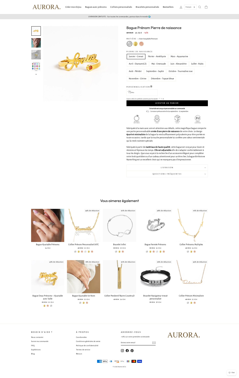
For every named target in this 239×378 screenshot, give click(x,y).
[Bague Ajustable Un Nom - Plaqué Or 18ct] (83, 303)
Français (188, 7)
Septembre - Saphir (155, 71)
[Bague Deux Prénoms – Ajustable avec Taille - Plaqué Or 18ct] (44, 306)
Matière (142, 39)
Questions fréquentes (167, 174)
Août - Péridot (135, 71)
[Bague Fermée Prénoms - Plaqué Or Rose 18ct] (153, 251)
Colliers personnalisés (121, 7)
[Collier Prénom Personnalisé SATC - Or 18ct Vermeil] (89, 251)
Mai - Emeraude (158, 64)
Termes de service (83, 350)
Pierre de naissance (139, 52)
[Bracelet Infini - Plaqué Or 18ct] (119, 251)
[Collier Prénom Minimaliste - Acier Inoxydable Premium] (188, 303)
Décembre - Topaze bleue (162, 79)
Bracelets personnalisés (147, 7)
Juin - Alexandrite (178, 64)
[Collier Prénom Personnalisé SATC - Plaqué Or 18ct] (78, 251)
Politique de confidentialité (87, 346)
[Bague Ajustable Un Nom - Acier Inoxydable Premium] (80, 303)
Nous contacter (37, 337)
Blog (33, 354)
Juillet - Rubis (197, 64)
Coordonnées (81, 337)
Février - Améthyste (157, 56)
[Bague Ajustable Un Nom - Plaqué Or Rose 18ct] (87, 303)
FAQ (32, 346)
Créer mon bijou (73, 7)
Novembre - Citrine (137, 79)
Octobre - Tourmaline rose (180, 71)
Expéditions (36, 350)
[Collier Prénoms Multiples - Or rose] (194, 251)
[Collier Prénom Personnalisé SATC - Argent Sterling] (85, 251)
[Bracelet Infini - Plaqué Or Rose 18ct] (123, 251)
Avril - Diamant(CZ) (138, 64)
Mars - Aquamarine (179, 56)
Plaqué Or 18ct (135, 43)
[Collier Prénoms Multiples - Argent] (188, 251)
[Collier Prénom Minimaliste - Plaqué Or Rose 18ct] (194, 303)
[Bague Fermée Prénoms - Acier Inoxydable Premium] (147, 251)
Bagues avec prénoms (96, 7)
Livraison (167, 168)
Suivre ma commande (39, 341)
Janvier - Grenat (136, 56)
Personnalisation (138, 87)
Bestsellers (168, 7)
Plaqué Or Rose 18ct (141, 43)
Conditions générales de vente (88, 341)
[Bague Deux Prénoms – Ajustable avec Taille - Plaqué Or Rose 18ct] (48, 306)
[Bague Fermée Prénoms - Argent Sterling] (157, 251)
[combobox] (190, 7)
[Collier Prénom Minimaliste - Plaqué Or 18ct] (191, 303)
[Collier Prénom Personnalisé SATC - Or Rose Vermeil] (92, 251)
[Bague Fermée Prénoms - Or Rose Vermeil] (164, 251)
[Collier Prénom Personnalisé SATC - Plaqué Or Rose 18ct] (82, 251)
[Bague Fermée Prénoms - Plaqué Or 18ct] (150, 251)
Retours (79, 354)
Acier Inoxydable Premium (129, 43)
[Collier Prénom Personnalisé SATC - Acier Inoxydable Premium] (75, 251)
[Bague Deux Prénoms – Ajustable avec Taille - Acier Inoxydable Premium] (51, 306)
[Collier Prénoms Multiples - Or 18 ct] (191, 251)
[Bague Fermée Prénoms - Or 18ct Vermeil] (160, 251)
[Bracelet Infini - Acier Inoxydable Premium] (116, 251)
